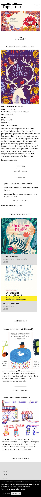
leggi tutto (22, 381)
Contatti (5, 471)
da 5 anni (9, 120)
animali (17, 171)
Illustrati (25, 112)
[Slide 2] (21, 37)
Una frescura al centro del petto (16, 397)
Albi (11, 115)
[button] (3, 24)
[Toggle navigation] (37, 6)
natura (24, 171)
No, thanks (16, 494)
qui (16, 160)
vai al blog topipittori (20, 390)
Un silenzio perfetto (11, 256)
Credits (5, 474)
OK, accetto (6, 494)
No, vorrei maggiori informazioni (13, 489)
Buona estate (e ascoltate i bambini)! (18, 329)
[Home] (11, 6)
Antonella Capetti (14, 47)
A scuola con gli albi (11, 303)
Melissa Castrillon (28, 47)
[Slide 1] (19, 37)
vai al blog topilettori (20, 458)
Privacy (5, 478)
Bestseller (16, 112)
